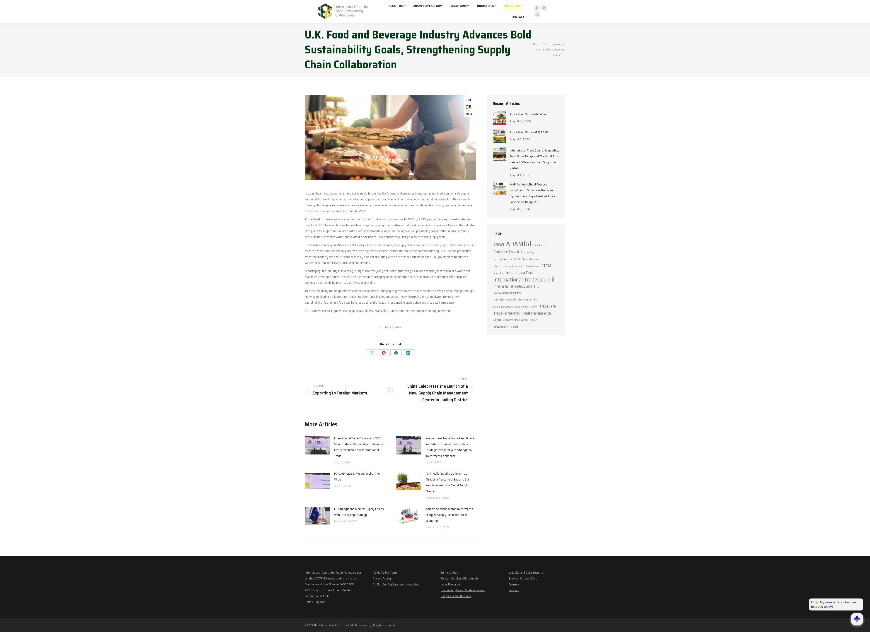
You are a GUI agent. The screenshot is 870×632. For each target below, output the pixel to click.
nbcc (535, 300)
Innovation (498, 273)
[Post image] (317, 445)
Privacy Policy (382, 578)
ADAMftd (518, 244)
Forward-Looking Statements (460, 578)
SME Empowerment (503, 307)
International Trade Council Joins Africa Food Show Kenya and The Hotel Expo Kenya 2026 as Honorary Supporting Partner (535, 159)
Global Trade (532, 266)
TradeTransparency (536, 313)
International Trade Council (523, 280)
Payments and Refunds (456, 596)
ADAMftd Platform (385, 572)
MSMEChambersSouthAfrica (507, 293)
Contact (514, 590)
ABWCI (498, 245)
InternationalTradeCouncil (512, 286)
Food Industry (527, 252)
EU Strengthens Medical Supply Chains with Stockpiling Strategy (359, 511)
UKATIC (534, 320)
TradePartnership (506, 313)
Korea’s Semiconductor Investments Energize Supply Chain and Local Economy (449, 514)
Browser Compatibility (523, 578)
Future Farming (531, 259)
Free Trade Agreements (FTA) (507, 259)
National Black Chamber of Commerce (512, 300)
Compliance (539, 245)
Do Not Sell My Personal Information (396, 584)
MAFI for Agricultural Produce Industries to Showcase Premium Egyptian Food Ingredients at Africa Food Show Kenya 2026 (532, 193)
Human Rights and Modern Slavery (463, 590)
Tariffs (534, 307)
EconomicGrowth (506, 252)
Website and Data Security (526, 572)
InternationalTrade (520, 273)
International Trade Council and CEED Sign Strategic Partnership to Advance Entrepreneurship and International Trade (358, 447)
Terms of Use (449, 572)
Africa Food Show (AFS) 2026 (529, 132)
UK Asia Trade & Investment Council (510, 320)
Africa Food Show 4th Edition (529, 114)
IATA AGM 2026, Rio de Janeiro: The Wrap (357, 476)
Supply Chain (522, 307)
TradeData (547, 306)
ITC (536, 286)
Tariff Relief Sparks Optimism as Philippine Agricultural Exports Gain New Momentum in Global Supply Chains (447, 482)
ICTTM (546, 266)
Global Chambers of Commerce (508, 266)
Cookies (514, 584)
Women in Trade (505, 326)
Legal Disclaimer (451, 584)
